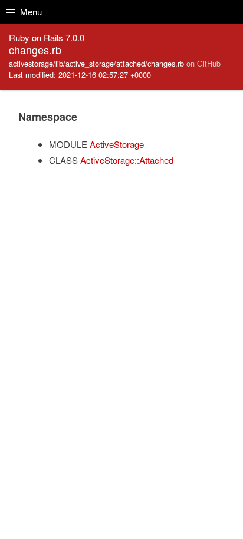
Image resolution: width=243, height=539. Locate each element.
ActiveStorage (117, 144)
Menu (30, 11)
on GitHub (203, 63)
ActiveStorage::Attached (126, 160)
